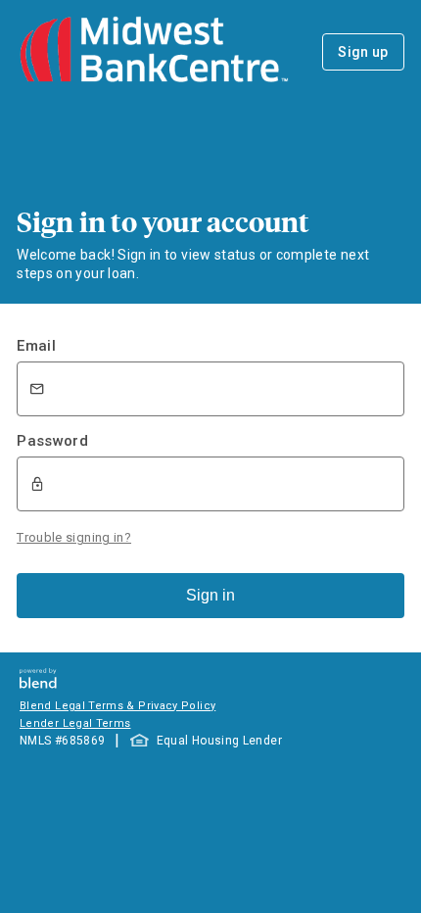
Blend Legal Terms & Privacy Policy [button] (117, 705)
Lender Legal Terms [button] (75, 723)
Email (36, 346)
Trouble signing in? (74, 537)
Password (52, 441)
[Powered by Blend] (38, 683)
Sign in (210, 595)
